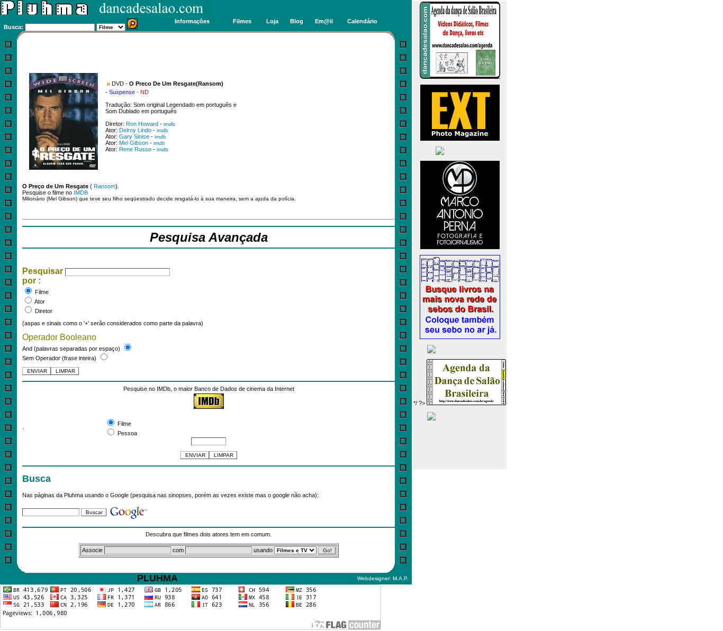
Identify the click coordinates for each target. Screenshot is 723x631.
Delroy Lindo (135, 130)
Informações (192, 21)
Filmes (242, 21)
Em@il (324, 21)
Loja (272, 21)
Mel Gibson (133, 143)
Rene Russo (135, 149)
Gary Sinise (134, 136)
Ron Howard (142, 124)
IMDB (81, 192)
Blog (296, 21)
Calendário (362, 21)
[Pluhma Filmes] (102, 15)
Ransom (104, 186)
